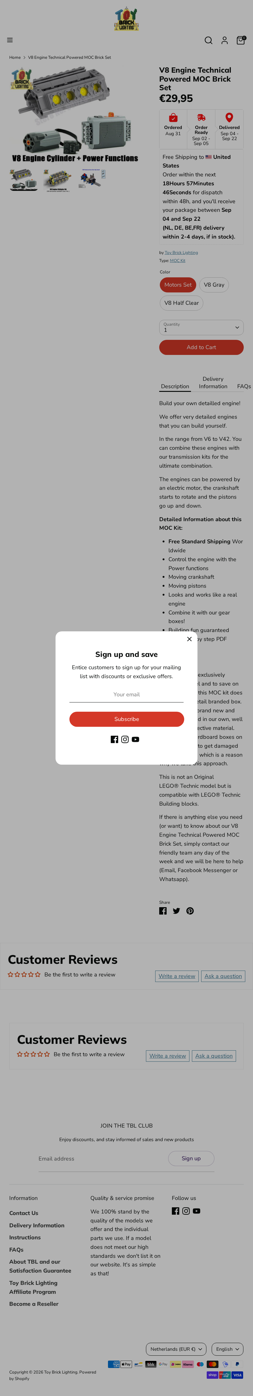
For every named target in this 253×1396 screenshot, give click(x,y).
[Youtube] (135, 739)
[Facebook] (114, 739)
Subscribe (126, 719)
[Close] (189, 639)
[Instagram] (125, 739)
